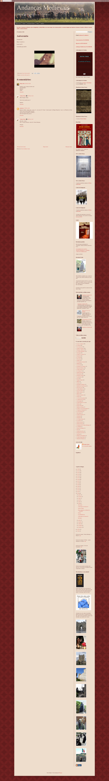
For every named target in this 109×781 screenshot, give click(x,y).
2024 (78, 493)
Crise (78, 378)
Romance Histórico (80, 367)
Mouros (78, 393)
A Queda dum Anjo (80, 399)
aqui (80, 535)
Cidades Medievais (80, 389)
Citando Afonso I (80, 369)
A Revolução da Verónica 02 (83, 516)
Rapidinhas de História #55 (82, 304)
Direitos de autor (80, 422)
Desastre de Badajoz (80, 428)
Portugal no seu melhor (81, 366)
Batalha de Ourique (80, 407)
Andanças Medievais (43, 7)
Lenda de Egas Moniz (81, 437)
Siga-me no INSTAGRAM (81, 43)
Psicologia (79, 352)
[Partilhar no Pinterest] (39, 73)
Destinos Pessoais (80, 372)
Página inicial (18, 23)
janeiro (79, 494)
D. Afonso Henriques (80, 351)
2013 (78, 474)
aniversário (22, 75)
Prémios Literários (80, 395)
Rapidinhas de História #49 (87, 327)
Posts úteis (79, 358)
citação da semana (80, 348)
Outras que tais (27, 75)
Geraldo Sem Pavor (80, 431)
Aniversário (80, 505)
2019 (78, 484)
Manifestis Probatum (80, 438)
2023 (78, 491)
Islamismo (79, 417)
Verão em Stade (81, 508)
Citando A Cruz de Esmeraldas (82, 408)
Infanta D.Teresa (80, 423)
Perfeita (79, 512)
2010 (78, 469)
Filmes (38, 23)
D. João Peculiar (80, 411)
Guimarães (79, 416)
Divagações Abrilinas (81, 384)
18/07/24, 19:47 (30, 119)
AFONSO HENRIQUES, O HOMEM (82, 250)
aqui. (81, 546)
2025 (78, 529)
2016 (78, 479)
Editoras (78, 404)
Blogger (60, 772)
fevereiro (80, 496)
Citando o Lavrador (80, 354)
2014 (78, 476)
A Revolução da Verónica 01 (83, 506)
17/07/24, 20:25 (27, 108)
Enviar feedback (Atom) (25, 148)
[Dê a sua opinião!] (35, 73)
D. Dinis (78, 345)
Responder (22, 92)
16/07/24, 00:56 (28, 83)
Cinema (78, 383)
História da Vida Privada (81, 386)
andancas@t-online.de (83, 35)
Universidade (79, 401)
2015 (78, 477)
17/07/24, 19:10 (30, 95)
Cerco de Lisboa (80, 390)
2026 (78, 531)
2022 (78, 489)
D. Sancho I (79, 420)
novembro (80, 525)
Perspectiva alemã (80, 375)
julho (79, 503)
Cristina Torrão (23, 95)
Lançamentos (79, 377)
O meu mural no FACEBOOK (82, 40)
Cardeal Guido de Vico (81, 402)
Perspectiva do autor (80, 432)
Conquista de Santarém (81, 410)
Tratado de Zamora (80, 414)
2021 (78, 488)
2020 (78, 486)
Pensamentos (79, 374)
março (79, 498)
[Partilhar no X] (36, 73)
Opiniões (42, 23)
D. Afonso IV (79, 371)
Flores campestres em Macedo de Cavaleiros (84, 510)
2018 (78, 483)
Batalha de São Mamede (81, 435)
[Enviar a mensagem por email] (34, 73)
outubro (79, 523)
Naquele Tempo (80, 380)
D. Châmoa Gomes (80, 419)
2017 (78, 481)
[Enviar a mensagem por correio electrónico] (32, 73)
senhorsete (22, 108)
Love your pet (79, 346)
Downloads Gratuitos (31, 23)
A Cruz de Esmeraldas (81, 398)
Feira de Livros (79, 387)
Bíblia (78, 381)
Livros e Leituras (80, 343)
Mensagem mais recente (21, 146)
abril (79, 500)
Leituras (23, 23)
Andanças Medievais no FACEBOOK (84, 46)
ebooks (78, 396)
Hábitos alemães (80, 392)
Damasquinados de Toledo (87, 319)
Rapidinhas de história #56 (87, 295)
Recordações (79, 413)
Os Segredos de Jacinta (81, 361)
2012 (78, 472)
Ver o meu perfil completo (87, 446)
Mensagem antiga (69, 146)
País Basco (80, 518)
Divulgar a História (80, 349)
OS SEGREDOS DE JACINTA (81, 249)
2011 (78, 470)
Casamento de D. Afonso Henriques (83, 425)
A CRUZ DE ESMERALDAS (81, 251)
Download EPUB (79, 216)
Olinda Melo (22, 83)
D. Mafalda (79, 426)
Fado (78, 429)
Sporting (78, 434)
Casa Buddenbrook (81, 514)
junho (79, 501)
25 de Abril (79, 364)
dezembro (80, 527)
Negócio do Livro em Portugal (86, 311)
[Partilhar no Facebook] (38, 73)
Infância (78, 360)
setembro (80, 522)
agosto (79, 520)
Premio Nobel (79, 405)
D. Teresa (78, 357)
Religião (78, 363)
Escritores (78, 355)
